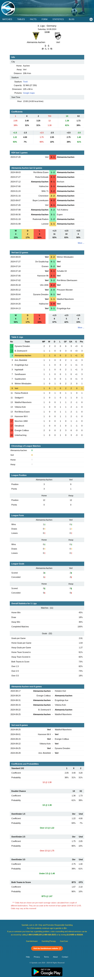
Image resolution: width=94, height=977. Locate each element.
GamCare (64, 941)
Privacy (37, 957)
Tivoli (25, 82)
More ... (81, 243)
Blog (71, 19)
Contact (65, 957)
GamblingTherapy (49, 941)
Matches (7, 19)
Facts (33, 19)
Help (28, 957)
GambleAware (32, 941)
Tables (21, 19)
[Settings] (91, 19)
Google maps (29, 93)
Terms (46, 957)
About (55, 957)
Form (44, 19)
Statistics (58, 19)
